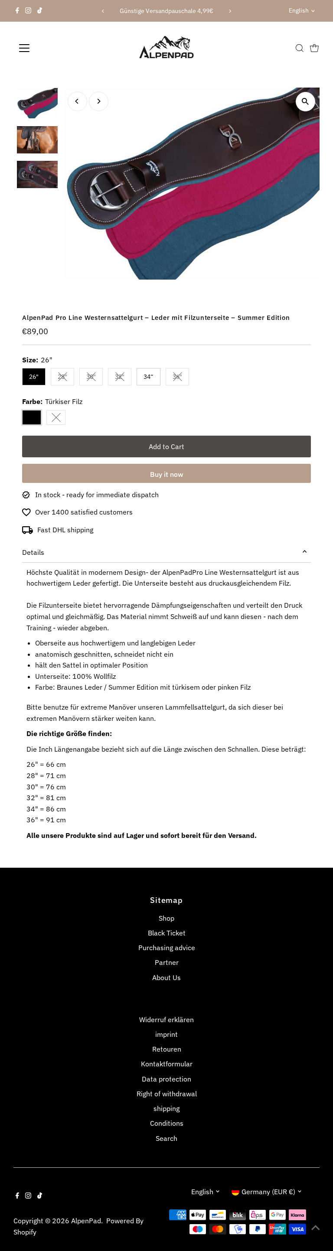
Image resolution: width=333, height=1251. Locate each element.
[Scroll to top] (315, 1227)
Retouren (166, 1049)
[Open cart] (314, 48)
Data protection (166, 1079)
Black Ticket (167, 932)
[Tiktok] (39, 10)
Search (166, 1138)
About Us (166, 977)
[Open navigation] (50, 48)
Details (33, 552)
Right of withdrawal (167, 1093)
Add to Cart (166, 446)
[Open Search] (300, 48)
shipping (166, 1108)
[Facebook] (17, 10)
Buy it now (166, 474)
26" (34, 377)
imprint (166, 1034)
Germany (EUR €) (268, 1191)
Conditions (166, 1123)
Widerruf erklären (166, 1019)
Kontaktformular (167, 1063)
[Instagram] (28, 10)
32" (123, 378)
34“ (148, 377)
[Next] (230, 11)
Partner (167, 962)
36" (181, 378)
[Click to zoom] (305, 101)
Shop (166, 918)
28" (66, 378)
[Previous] (103, 11)
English (299, 10)
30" (94, 378)
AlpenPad (86, 1220)
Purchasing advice (166, 947)
